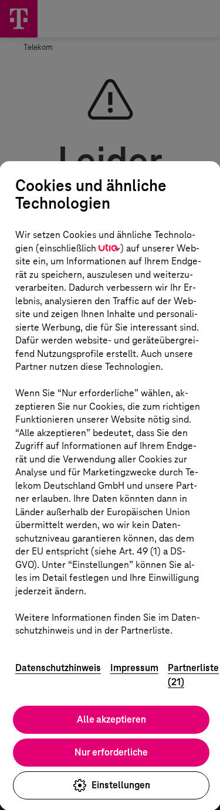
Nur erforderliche (111, 752)
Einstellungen (121, 785)
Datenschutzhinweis (58, 668)
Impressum (134, 668)
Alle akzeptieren (111, 719)
